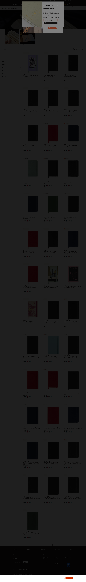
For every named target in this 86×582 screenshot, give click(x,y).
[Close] (84, 578)
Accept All (69, 578)
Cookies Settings (62, 578)
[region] (43, 578)
